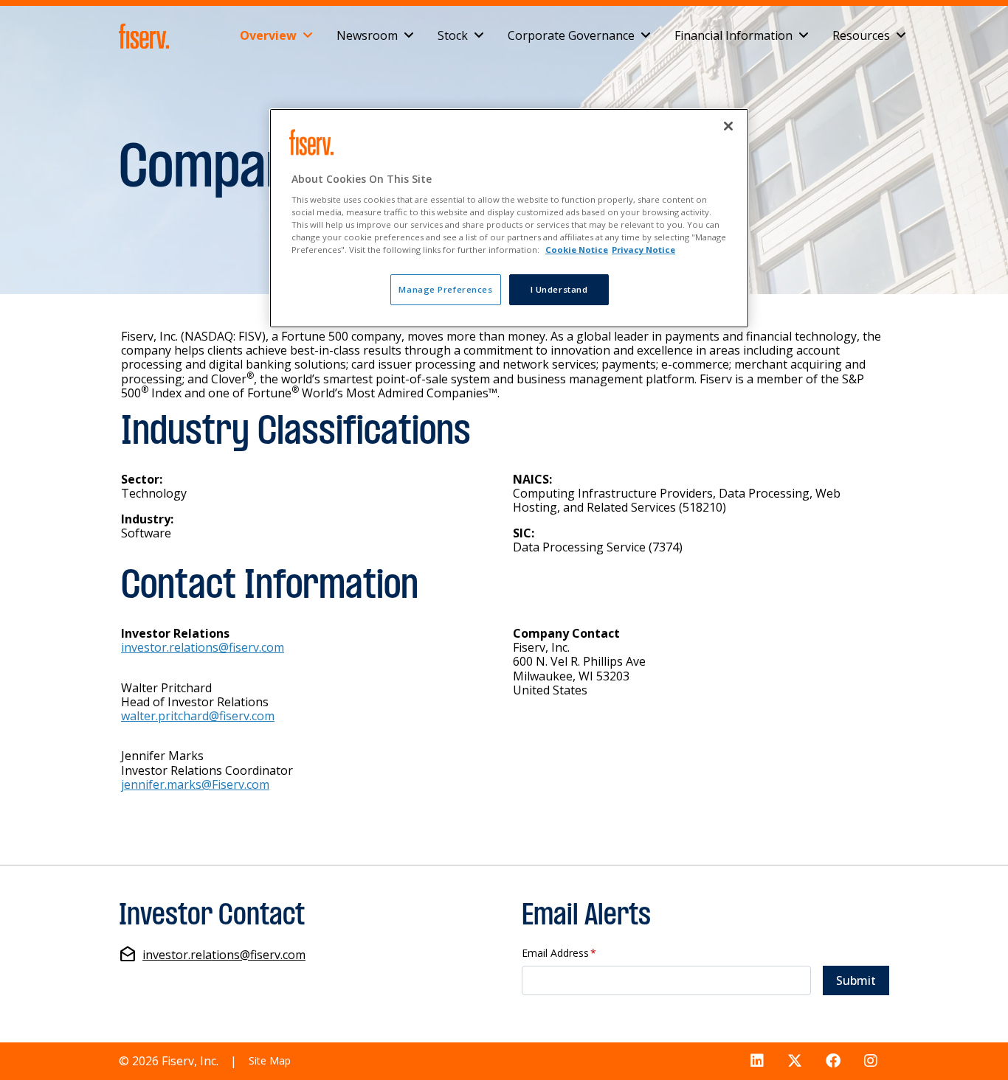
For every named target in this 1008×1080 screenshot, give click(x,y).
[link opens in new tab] (147, 36)
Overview (268, 35)
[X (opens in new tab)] (795, 1061)
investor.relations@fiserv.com (202, 647)
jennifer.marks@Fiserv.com (195, 784)
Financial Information (733, 35)
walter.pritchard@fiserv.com (198, 716)
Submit (856, 980)
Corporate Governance (571, 35)
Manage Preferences (445, 289)
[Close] (728, 126)
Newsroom (367, 35)
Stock (453, 35)
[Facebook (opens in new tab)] (833, 1061)
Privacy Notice (643, 249)
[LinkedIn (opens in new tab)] (757, 1061)
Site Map (270, 1060)
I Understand (559, 289)
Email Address (559, 953)
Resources (861, 35)
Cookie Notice (576, 249)
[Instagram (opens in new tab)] (870, 1061)
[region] (509, 218)
